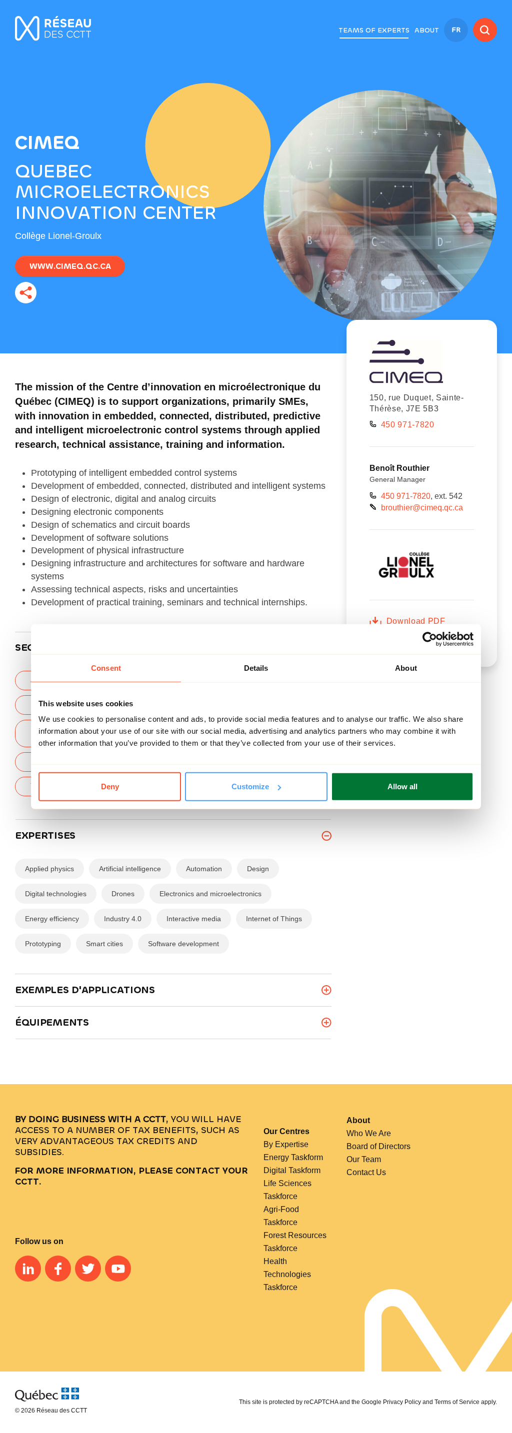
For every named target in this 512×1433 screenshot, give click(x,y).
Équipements (52, 1022)
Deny (110, 786)
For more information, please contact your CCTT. (131, 1176)
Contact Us (366, 1172)
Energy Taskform (293, 1157)
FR (456, 29)
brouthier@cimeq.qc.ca (422, 507)
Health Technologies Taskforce (287, 1274)
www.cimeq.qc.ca (70, 266)
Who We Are (368, 1133)
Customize (250, 786)
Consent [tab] (106, 667)
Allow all (403, 786)
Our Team (363, 1159)
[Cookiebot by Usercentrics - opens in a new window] (430, 638)
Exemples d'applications (85, 990)
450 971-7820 (407, 424)
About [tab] (406, 667)
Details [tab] (256, 667)
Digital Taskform (292, 1170)
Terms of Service (457, 1402)
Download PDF (416, 621)
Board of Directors (378, 1146)
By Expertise (286, 1144)
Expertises (45, 835)
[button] (374, 30)
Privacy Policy (402, 1402)
